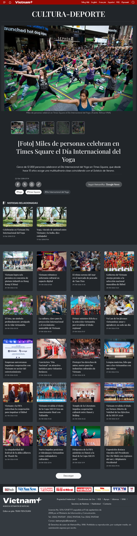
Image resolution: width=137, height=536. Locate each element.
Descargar (69, 475)
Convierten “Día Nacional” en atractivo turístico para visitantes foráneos (50, 367)
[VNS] (13, 489)
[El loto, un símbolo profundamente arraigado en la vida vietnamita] (18, 305)
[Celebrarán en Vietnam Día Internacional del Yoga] (18, 217)
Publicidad (96, 503)
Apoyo (106, 499)
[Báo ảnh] (70, 489)
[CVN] (32, 489)
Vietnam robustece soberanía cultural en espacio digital (49, 277)
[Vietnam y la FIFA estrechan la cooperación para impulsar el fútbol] (18, 392)
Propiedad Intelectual (66, 499)
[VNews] (117, 489)
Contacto (107, 503)
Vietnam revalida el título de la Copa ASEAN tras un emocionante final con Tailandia (51, 410)
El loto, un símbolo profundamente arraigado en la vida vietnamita (17, 321)
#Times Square (33, 192)
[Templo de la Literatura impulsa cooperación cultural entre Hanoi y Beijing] (85, 392)
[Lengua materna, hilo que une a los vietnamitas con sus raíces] (119, 349)
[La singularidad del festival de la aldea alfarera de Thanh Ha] (18, 436)
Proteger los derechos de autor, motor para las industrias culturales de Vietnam (85, 367)
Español (111, 2)
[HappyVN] (88, 489)
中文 (118, 2)
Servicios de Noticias (80, 503)
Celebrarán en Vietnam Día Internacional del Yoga (16, 231)
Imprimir (32, 184)
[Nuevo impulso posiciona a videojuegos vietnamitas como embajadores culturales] (52, 436)
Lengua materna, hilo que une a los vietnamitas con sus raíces (118, 365)
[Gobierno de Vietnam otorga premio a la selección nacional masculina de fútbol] (119, 261)
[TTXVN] (105, 489)
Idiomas (115, 499)
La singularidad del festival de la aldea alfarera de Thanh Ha (18, 452)
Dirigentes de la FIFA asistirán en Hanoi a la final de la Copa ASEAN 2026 (84, 454)
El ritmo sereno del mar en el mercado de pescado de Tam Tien (85, 277)
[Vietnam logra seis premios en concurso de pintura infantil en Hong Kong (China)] (18, 261)
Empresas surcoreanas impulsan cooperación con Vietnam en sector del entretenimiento (18, 367)
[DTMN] (50, 489)
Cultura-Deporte (68, 14)
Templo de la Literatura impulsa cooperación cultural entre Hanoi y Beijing (84, 410)
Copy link (38, 184)
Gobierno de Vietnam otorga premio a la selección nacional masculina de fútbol (116, 279)
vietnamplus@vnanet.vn (66, 520)
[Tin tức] (128, 489)
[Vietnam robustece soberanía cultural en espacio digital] (52, 261)
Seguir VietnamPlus (96, 184)
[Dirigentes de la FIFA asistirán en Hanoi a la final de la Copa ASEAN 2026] (85, 436)
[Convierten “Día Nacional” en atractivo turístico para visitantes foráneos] (52, 349)
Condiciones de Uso (86, 499)
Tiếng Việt (85, 2)
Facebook (18, 184)
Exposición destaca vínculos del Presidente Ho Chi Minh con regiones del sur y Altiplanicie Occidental (119, 456)
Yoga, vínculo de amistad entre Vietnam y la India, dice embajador (51, 232)
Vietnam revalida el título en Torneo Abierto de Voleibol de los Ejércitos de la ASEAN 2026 (118, 410)
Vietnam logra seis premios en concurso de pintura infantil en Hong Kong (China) (17, 279)
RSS (99, 499)
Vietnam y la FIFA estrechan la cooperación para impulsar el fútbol (17, 409)
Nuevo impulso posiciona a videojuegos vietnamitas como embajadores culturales (51, 454)
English (94, 2)
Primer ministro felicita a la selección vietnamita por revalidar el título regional (85, 323)
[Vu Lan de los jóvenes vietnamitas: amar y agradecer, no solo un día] (119, 305)
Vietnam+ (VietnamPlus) (24, 2)
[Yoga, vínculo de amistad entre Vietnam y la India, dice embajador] (52, 217)
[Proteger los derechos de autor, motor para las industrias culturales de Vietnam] (85, 349)
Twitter (25, 184)
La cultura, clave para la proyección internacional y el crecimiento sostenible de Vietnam (51, 323)
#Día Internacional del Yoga (57, 192)
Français (102, 2)
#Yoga (19, 192)
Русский (125, 2)
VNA (124, 499)
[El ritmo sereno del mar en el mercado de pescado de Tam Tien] (85, 261)
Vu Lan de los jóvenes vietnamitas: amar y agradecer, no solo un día (118, 321)
